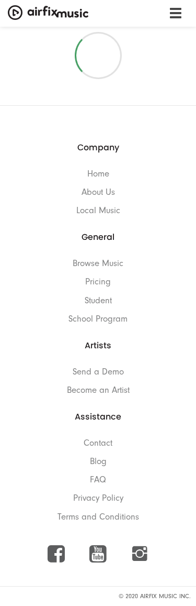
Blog (98, 461)
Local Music (98, 210)
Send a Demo (98, 372)
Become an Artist (98, 390)
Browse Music (98, 263)
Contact (98, 443)
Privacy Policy (98, 498)
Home (98, 174)
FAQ (98, 479)
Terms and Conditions (98, 517)
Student (98, 300)
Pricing (98, 282)
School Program (98, 319)
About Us (98, 192)
